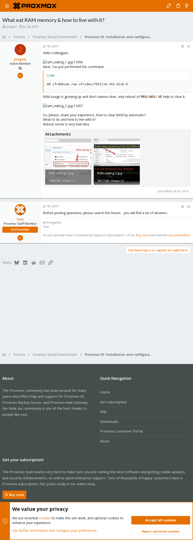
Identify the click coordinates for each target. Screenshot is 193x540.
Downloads (109, 421)
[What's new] (187, 6)
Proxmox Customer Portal (121, 431)
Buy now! (16, 494)
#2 (189, 206)
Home (105, 392)
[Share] (182, 46)
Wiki (103, 411)
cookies (45, 518)
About (105, 441)
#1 (189, 46)
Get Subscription (113, 402)
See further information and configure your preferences (54, 530)
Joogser (11, 26)
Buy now (142, 235)
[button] (7, 6)
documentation (179, 235)
